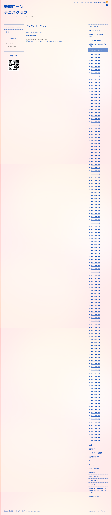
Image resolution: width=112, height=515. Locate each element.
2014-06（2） (95, 336)
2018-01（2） (95, 217)
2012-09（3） (95, 391)
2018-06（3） (95, 204)
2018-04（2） (95, 208)
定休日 (7, 32)
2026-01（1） (95, 61)
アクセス (92, 484)
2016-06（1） (95, 272)
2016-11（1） (95, 257)
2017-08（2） (95, 232)
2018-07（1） (95, 201)
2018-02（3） (95, 214)
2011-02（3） (95, 434)
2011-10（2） (95, 416)
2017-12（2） (95, 220)
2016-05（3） (95, 275)
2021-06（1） (95, 107)
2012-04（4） (95, 400)
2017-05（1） (95, 241)
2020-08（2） (95, 131)
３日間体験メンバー (95, 40)
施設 (90, 445)
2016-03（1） (95, 281)
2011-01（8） (95, 437)
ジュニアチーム (94, 476)
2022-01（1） (95, 88)
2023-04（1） (95, 79)
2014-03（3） (95, 345)
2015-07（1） (95, 299)
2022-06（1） (95, 85)
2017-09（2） (95, 229)
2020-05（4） (95, 140)
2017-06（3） (95, 238)
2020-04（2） (95, 143)
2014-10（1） (95, 327)
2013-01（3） (95, 382)
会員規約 (92, 473)
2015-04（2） (95, 309)
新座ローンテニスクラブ (17, 511)
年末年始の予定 (32, 35)
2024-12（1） (95, 67)
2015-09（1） (95, 296)
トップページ (93, 26)
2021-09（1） (95, 97)
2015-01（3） (95, 318)
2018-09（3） (95, 195)
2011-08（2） (95, 422)
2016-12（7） (95, 253)
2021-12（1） (95, 91)
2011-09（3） (95, 419)
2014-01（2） (95, 348)
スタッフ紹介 (93, 480)
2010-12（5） (95, 440)
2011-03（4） (95, 431)
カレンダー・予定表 (95, 453)
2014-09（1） (95, 330)
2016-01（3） (95, 284)
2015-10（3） (95, 293)
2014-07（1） (95, 333)
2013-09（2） (95, 361)
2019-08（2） (95, 165)
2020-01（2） (95, 149)
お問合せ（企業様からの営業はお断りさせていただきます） (97, 490)
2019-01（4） (95, 183)
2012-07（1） (95, 397)
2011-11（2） (95, 413)
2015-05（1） (95, 306)
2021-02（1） (95, 116)
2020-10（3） (95, 128)
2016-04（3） (95, 278)
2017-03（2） (95, 247)
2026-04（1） (95, 54)
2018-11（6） (95, 189)
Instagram (93, 465)
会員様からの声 (94, 457)
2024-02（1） (95, 73)
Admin (106, 511)
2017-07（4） (95, 235)
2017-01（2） (95, 250)
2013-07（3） (95, 364)
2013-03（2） (95, 376)
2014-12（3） (95, 321)
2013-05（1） (95, 370)
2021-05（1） (95, 110)
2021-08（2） (95, 100)
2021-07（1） (95, 103)
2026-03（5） (95, 58)
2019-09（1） (95, 162)
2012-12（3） (95, 385)
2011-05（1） (95, 428)
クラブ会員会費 (94, 469)
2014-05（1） (95, 339)
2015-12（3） (95, 287)
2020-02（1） (95, 146)
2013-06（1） (95, 367)
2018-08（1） (95, 198)
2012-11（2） (95, 388)
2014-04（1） (95, 342)
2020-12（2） (95, 122)
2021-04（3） (95, 113)
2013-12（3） (95, 351)
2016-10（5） (95, 260)
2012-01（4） (95, 407)
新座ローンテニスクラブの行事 (97, 45)
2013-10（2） (95, 358)
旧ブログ (92, 449)
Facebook (93, 461)
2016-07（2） (95, 269)
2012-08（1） (95, 394)
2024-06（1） (95, 70)
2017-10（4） (95, 226)
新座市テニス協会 (95, 496)
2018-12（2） (95, 186)
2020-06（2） (95, 137)
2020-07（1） (95, 134)
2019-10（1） (95, 159)
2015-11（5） (95, 290)
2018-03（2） (95, 211)
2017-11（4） (95, 223)
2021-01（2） (95, 119)
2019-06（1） (95, 171)
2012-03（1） (95, 404)
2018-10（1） (95, 192)
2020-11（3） (95, 125)
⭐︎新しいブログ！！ (95, 30)
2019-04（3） (95, 177)
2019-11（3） (95, 156)
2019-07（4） (95, 168)
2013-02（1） (95, 379)
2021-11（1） (95, 94)
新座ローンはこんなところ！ (97, 35)
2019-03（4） (95, 180)
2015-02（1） (95, 315)
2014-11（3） (95, 324)
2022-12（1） (95, 82)
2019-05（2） (95, 174)
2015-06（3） (95, 302)
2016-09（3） (95, 263)
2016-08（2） (95, 266)
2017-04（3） (95, 244)
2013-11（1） (95, 355)
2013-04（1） (95, 373)
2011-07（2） (95, 425)
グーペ (100, 511)
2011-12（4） (95, 410)
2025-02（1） (95, 64)
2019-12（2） (95, 152)
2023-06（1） (95, 76)
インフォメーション (95, 50)
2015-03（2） (95, 312)
